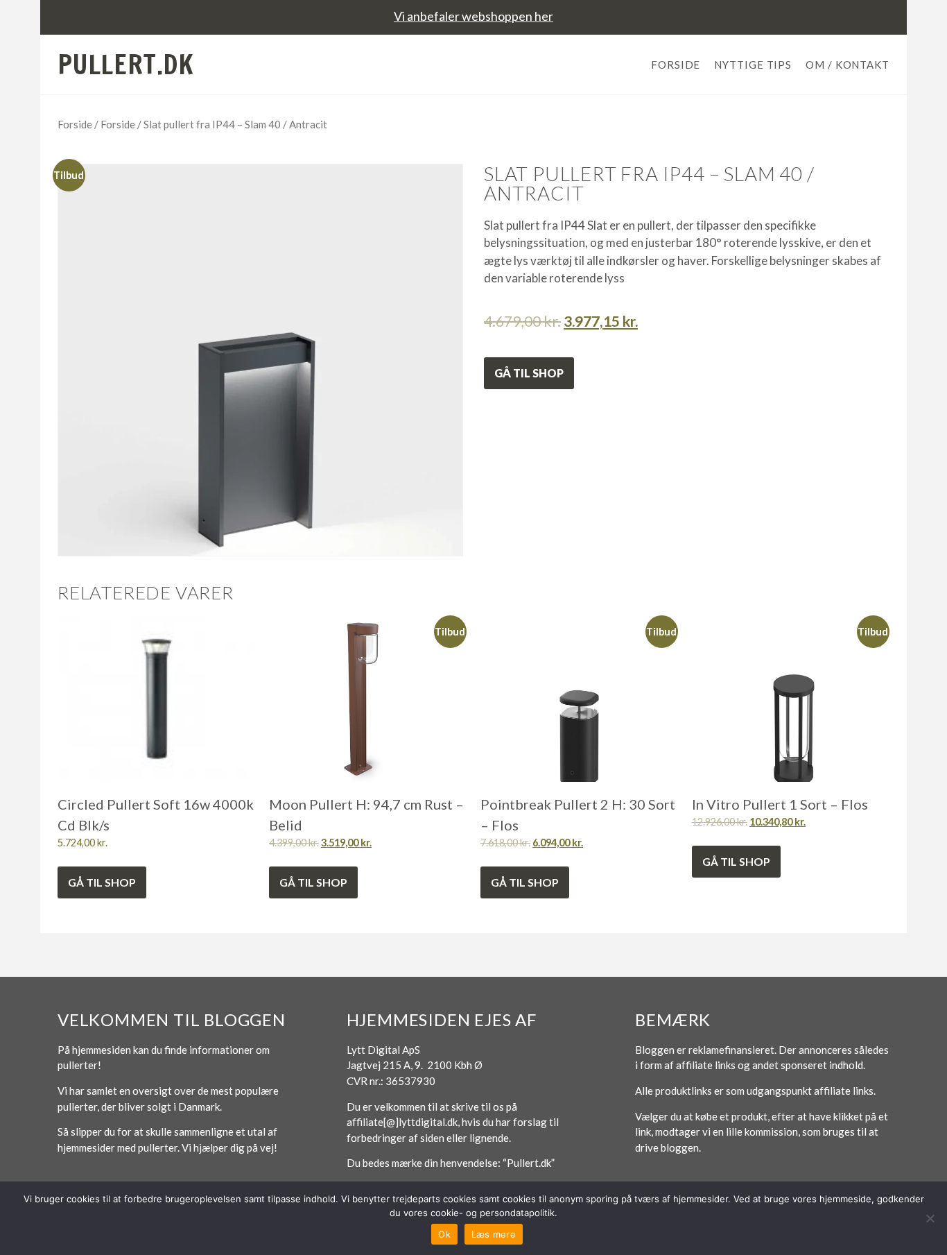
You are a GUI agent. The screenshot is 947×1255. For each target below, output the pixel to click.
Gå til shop (529, 372)
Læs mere (493, 1234)
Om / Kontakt (847, 64)
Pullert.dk (126, 64)
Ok (444, 1234)
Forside (675, 64)
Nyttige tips (753, 64)
